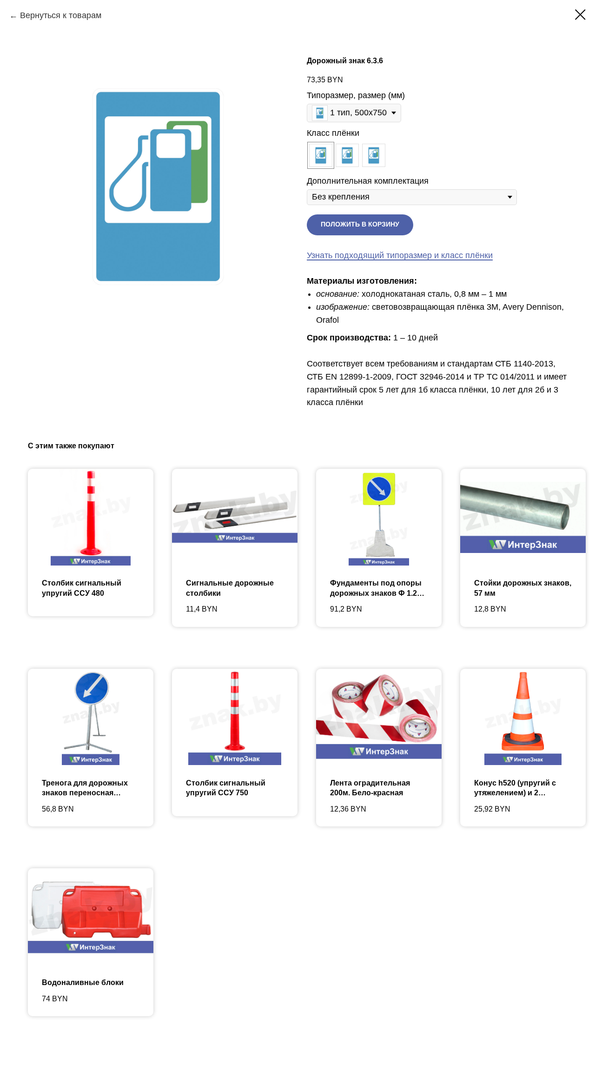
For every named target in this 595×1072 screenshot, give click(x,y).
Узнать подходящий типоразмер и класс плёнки (400, 255)
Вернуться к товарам (60, 15)
